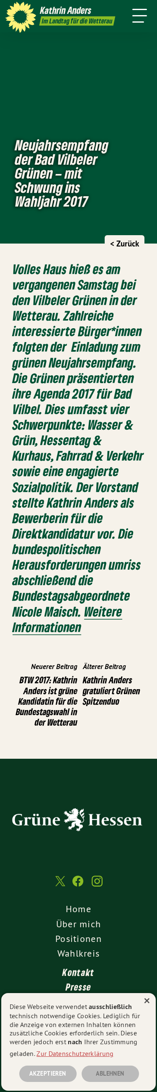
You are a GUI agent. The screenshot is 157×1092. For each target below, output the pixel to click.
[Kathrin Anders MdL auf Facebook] (78, 885)
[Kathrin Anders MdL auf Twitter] (59, 885)
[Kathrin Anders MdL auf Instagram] (97, 885)
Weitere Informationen (67, 619)
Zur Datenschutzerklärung (74, 1053)
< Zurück (124, 244)
